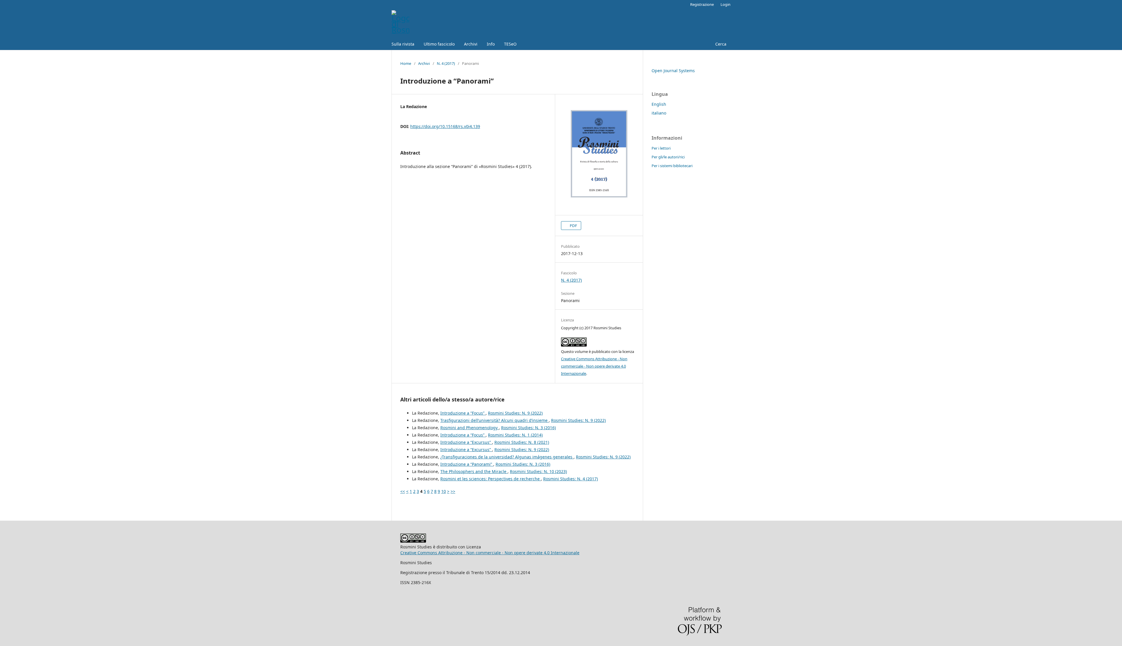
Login (725, 4)
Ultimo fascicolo (439, 44)
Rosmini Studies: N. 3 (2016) (528, 427)
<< (402, 491)
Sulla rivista (403, 44)
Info (491, 44)
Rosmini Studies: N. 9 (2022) (515, 413)
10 (443, 491)
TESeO (510, 44)
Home (405, 63)
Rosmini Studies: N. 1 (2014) (515, 435)
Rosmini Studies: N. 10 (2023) (538, 471)
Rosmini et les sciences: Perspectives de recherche (490, 479)
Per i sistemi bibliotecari (672, 165)
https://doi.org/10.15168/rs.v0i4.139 (445, 126)
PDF (573, 225)
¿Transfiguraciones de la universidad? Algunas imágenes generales (507, 457)
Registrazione (702, 4)
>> (453, 491)
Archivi (470, 44)
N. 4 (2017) (446, 63)
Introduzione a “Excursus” (466, 442)
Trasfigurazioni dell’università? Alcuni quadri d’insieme (494, 420)
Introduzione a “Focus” (463, 413)
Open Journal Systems (673, 70)
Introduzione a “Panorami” (466, 464)
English (659, 104)
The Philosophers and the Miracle (474, 471)
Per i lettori (661, 148)
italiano (659, 113)
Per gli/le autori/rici (668, 157)
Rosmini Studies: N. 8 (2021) (521, 442)
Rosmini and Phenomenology (469, 427)
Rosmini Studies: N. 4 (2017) (570, 479)
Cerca (720, 44)
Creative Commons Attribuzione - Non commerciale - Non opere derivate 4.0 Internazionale (594, 366)
